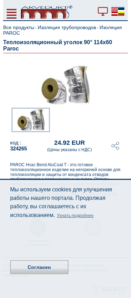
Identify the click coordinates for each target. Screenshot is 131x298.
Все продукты (18, 27)
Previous (8, 119)
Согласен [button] (39, 267)
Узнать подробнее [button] (75, 215)
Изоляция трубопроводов (67, 27)
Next (122, 119)
